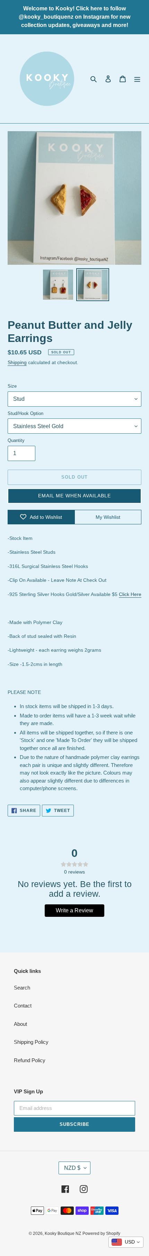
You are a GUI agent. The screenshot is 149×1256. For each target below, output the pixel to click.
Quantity (16, 440)
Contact (23, 1006)
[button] (74, 496)
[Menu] (137, 78)
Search (22, 988)
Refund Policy (29, 1060)
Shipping (17, 362)
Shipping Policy (31, 1042)
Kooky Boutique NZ (63, 1233)
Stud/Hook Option (25, 413)
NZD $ (72, 1168)
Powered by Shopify (101, 1233)
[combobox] (125, 1242)
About (20, 1024)
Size (12, 386)
